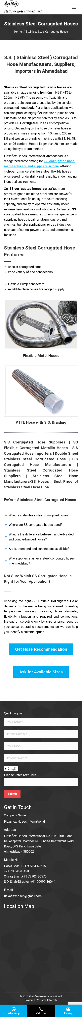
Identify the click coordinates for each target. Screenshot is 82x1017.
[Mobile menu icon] (74, 7)
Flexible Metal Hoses (41, 355)
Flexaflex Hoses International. (45, 996)
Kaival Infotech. (48, 1000)
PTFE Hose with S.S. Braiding (41, 422)
